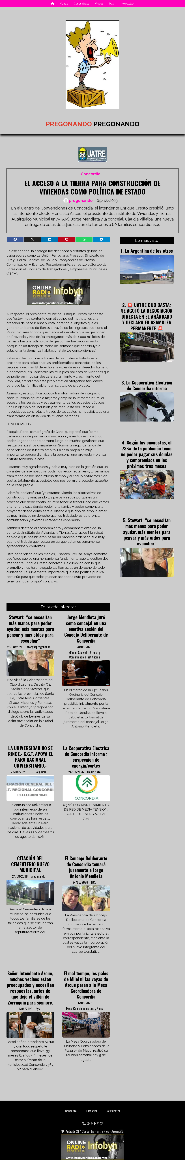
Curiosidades (81, 3)
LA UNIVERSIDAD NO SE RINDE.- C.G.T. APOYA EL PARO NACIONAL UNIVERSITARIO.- (30, 756)
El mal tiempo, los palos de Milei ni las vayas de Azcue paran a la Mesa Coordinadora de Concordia (86, 985)
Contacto (71, 1111)
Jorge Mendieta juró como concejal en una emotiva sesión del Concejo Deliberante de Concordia (86, 629)
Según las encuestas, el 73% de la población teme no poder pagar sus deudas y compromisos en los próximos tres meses (147, 454)
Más (111, 3)
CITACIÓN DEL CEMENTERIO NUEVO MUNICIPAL (30, 864)
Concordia (90, 174)
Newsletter (127, 3)
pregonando (81, 200)
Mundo (64, 3)
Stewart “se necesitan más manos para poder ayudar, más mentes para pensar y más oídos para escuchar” (30, 629)
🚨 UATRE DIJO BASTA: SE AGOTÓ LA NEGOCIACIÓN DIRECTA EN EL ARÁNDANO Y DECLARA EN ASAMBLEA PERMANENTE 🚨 (147, 316)
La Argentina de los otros (149, 250)
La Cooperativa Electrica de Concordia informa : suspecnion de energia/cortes (86, 756)
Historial (91, 1111)
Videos (99, 3)
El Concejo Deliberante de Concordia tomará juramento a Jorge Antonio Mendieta (86, 867)
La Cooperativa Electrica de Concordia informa (149, 385)
